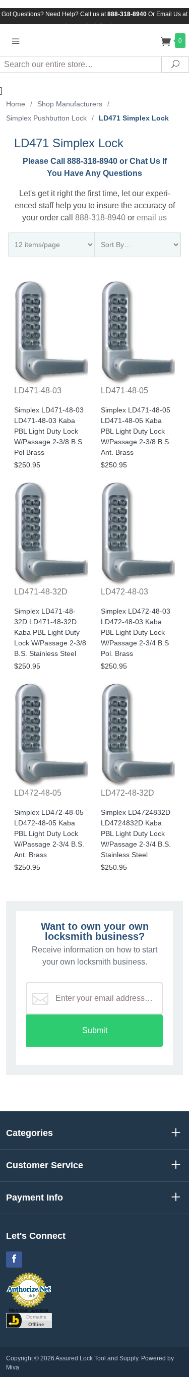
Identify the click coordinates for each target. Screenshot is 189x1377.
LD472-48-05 (37, 793)
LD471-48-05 (124, 390)
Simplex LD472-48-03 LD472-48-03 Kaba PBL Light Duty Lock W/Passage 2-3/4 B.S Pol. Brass (135, 632)
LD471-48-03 (37, 390)
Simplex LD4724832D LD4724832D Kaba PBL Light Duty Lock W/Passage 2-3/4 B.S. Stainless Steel (136, 833)
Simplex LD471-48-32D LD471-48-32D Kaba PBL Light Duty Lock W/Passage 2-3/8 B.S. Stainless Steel (50, 632)
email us (152, 217)
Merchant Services (28, 1310)
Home (15, 104)
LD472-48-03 (124, 591)
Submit (94, 1030)
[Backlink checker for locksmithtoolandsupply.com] (29, 1320)
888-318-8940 (100, 217)
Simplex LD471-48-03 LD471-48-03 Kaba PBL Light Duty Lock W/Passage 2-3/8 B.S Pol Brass (49, 431)
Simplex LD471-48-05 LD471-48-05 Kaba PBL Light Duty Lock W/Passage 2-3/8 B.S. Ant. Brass (136, 431)
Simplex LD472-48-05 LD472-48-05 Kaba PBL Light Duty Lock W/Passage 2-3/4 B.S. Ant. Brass (49, 833)
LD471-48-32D (41, 591)
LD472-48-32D (127, 793)
